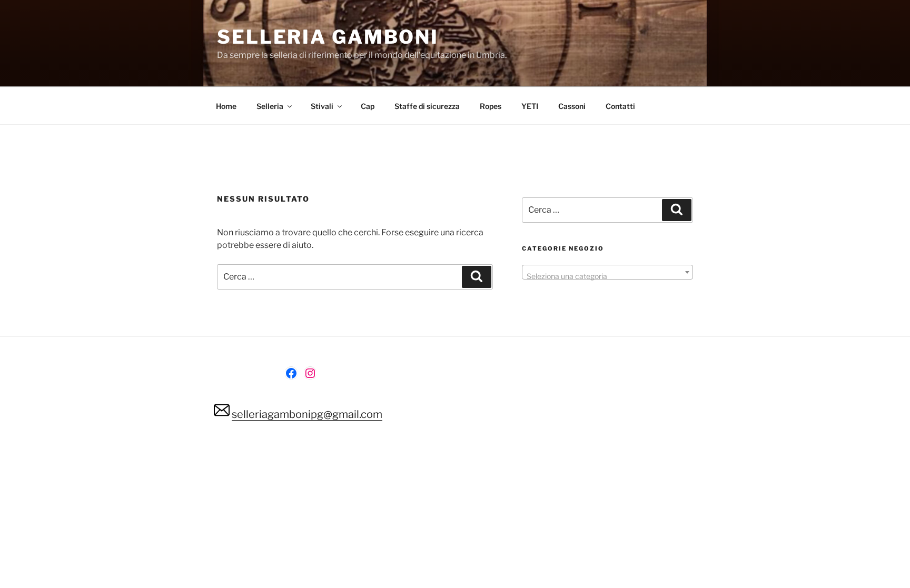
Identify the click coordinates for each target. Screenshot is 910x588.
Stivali (322, 106)
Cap (367, 106)
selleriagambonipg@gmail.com (307, 414)
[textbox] (607, 276)
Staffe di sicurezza (427, 106)
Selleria (269, 106)
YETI (529, 106)
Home (226, 106)
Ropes (490, 106)
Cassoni (572, 106)
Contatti (620, 106)
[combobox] (607, 272)
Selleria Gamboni (328, 36)
